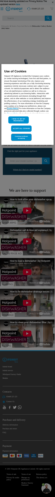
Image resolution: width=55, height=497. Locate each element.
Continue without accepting (21, 137)
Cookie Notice (12, 108)
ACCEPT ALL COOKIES (21, 128)
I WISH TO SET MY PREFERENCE (18, 120)
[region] (27, 104)
